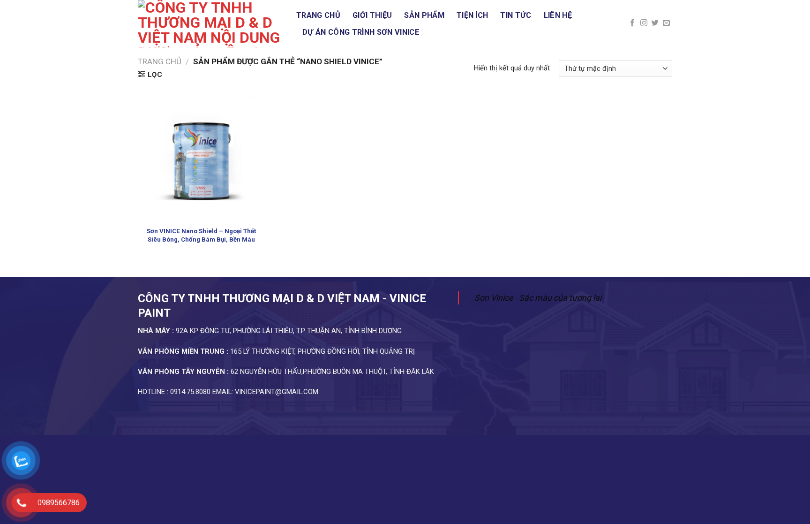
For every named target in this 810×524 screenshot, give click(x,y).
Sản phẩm (424, 15)
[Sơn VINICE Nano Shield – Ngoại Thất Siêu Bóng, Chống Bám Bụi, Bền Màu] (201, 158)
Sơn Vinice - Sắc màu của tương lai (537, 298)
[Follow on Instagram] (643, 23)
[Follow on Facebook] (632, 23)
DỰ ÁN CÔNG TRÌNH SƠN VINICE (361, 32)
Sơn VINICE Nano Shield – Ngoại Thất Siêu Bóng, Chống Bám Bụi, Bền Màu (201, 235)
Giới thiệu (372, 15)
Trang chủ (318, 15)
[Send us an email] (666, 23)
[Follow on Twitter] (655, 23)
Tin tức (515, 15)
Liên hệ (558, 15)
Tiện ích (472, 15)
